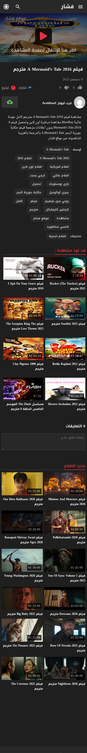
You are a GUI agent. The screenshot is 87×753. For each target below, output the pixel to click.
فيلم (33, 201)
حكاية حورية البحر (28, 192)
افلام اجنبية (57, 236)
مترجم (33, 209)
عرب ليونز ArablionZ (57, 103)
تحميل (36, 184)
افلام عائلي (61, 175)
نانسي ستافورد (58, 226)
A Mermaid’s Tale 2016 (54, 158)
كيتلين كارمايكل (57, 209)
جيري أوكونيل (59, 192)
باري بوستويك (59, 184)
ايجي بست (37, 175)
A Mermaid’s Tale (57, 149)
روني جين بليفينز (57, 201)
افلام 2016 (24, 158)
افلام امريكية (59, 166)
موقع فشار (41, 218)
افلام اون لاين (32, 166)
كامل (19, 201)
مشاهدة (63, 218)
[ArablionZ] (79, 107)
